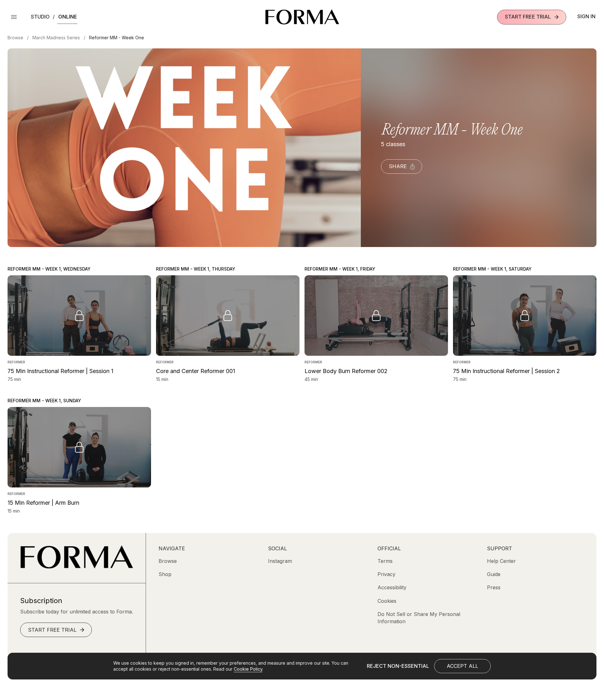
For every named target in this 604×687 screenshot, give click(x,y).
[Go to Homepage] (76, 567)
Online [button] (67, 17)
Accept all (462, 666)
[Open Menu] (14, 17)
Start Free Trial (528, 17)
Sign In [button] (586, 16)
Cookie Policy (248, 669)
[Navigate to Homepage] (302, 17)
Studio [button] (40, 17)
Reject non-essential (398, 666)
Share (398, 166)
